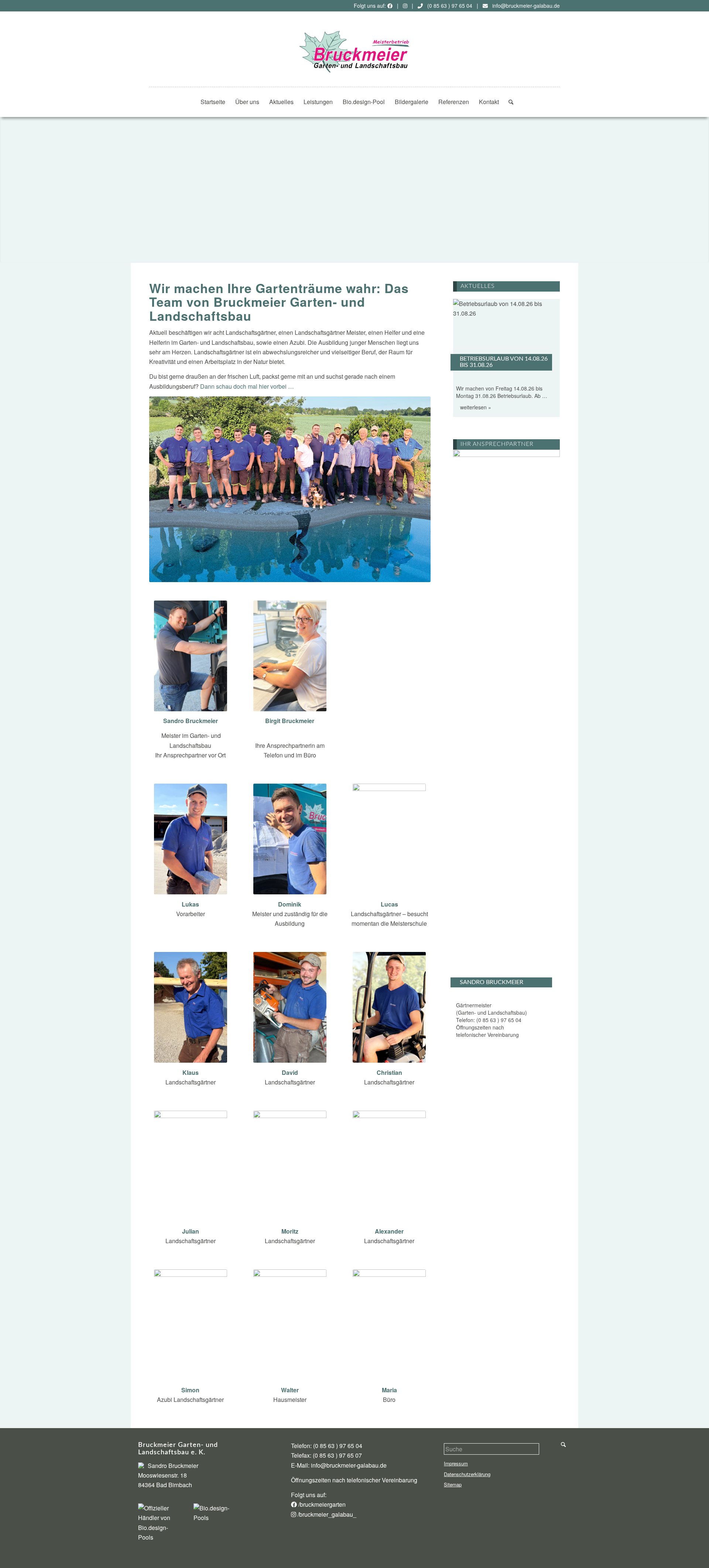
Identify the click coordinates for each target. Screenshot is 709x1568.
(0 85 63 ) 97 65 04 (449, 5)
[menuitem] (213, 102)
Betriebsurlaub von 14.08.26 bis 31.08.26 (504, 362)
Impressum (456, 1463)
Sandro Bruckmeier (491, 982)
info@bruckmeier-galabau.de (526, 5)
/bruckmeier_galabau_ (326, 1514)
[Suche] (508, 102)
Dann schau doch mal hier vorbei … (247, 386)
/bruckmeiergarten (321, 1504)
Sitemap (453, 1484)
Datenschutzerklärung (467, 1474)
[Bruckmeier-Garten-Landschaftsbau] (354, 51)
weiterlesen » (475, 407)
